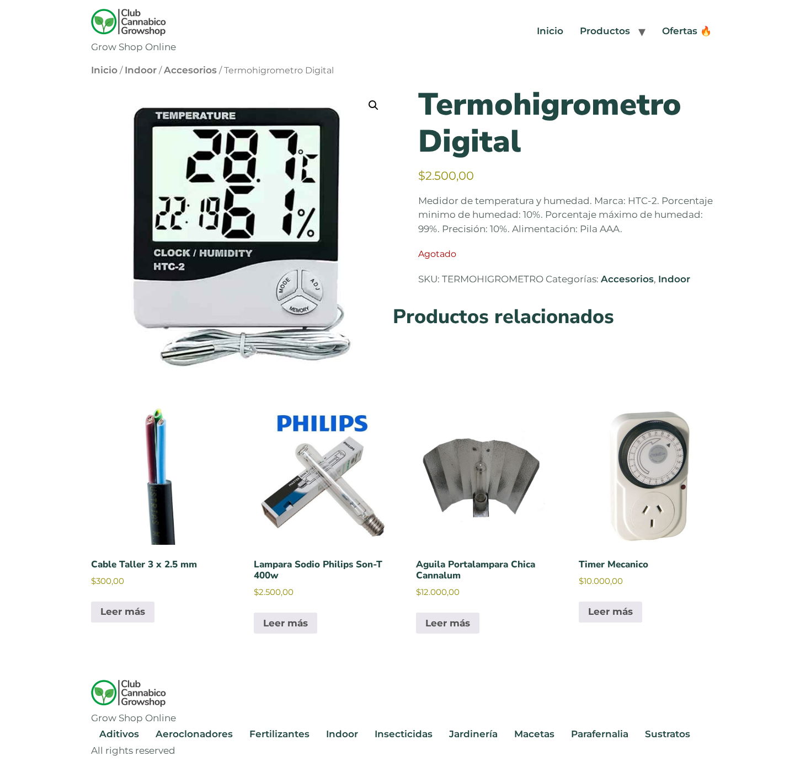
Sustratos (667, 733)
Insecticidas (404, 733)
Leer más (122, 611)
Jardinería (473, 733)
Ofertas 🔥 (687, 30)
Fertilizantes (279, 733)
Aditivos (119, 733)
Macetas (534, 733)
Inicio (550, 30)
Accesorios (190, 70)
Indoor (141, 70)
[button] (373, 105)
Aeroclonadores (194, 733)
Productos (605, 30)
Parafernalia (599, 733)
